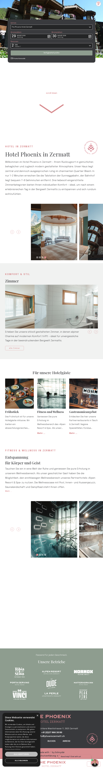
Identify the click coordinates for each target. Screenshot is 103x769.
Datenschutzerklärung (44, 756)
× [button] (37, 716)
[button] (51, 27)
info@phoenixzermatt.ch (51, 736)
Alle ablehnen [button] (21, 760)
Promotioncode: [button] (19, 58)
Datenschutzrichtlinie (13, 749)
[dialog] (21, 739)
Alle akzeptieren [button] (21, 754)
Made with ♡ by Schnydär (51, 752)
